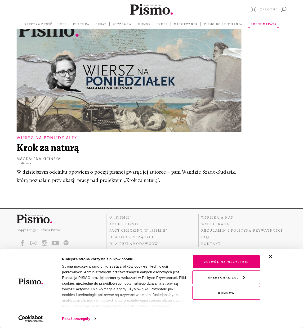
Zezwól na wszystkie (226, 262)
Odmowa (226, 293)
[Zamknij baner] (283, 256)
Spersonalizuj (223, 277)
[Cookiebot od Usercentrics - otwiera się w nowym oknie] (30, 318)
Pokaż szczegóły (76, 319)
